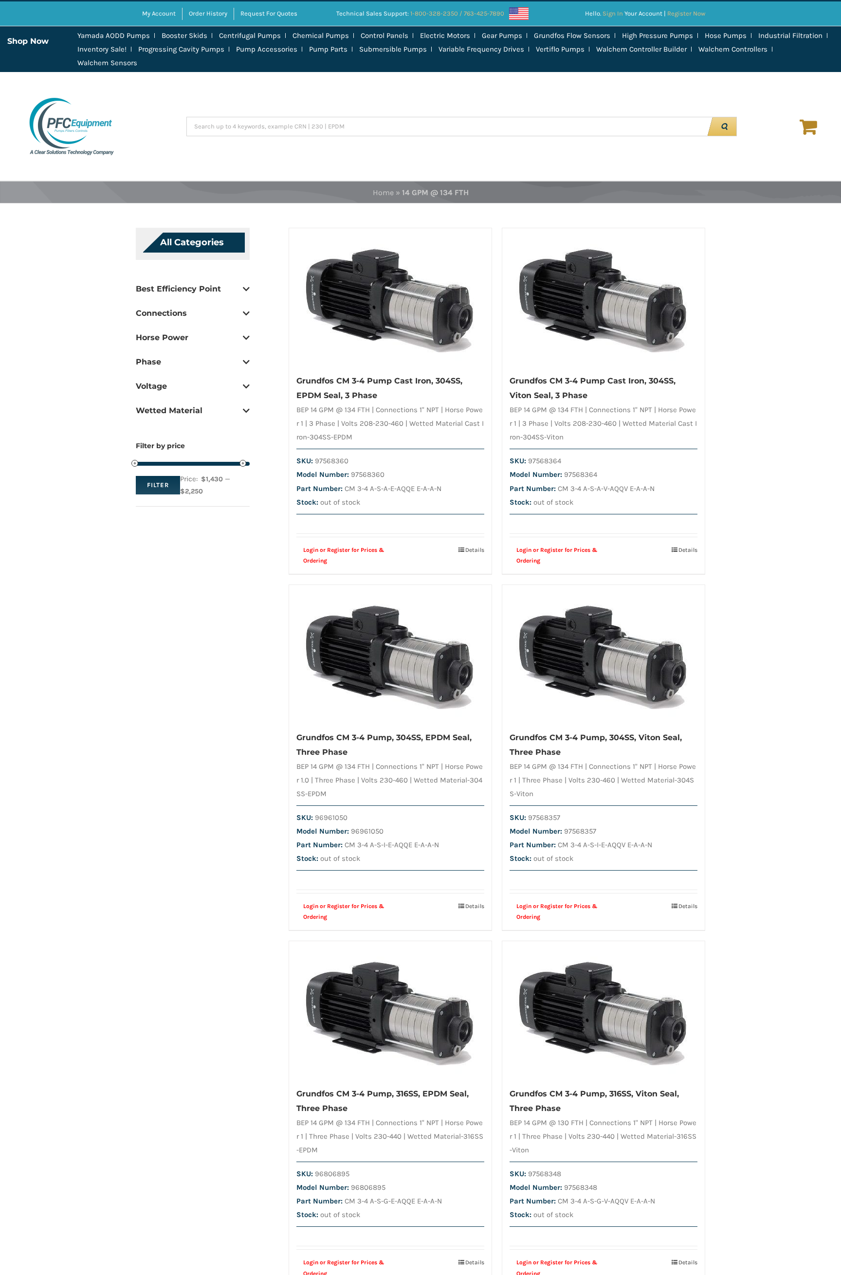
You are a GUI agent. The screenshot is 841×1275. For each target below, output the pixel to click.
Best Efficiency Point (178, 288)
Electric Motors (445, 35)
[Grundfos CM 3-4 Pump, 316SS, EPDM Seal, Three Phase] (390, 1009)
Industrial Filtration (790, 35)
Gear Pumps (502, 35)
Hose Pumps (726, 35)
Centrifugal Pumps (250, 35)
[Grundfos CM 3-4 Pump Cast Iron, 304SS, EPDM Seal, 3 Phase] (390, 296)
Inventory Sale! (102, 49)
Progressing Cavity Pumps (181, 49)
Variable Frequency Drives (481, 49)
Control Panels (384, 35)
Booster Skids (184, 35)
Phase (148, 361)
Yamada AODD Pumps (113, 35)
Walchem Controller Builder (641, 49)
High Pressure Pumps (657, 35)
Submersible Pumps (393, 49)
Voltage (151, 386)
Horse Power (162, 337)
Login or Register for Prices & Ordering (343, 555)
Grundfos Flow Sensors (572, 35)
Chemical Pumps (321, 35)
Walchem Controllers (733, 49)
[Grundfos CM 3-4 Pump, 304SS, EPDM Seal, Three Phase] (390, 653)
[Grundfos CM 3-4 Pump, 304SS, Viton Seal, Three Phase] (603, 653)
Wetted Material (169, 410)
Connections (161, 313)
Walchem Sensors (107, 62)
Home (383, 192)
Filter (158, 485)
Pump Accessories (266, 49)
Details (474, 549)
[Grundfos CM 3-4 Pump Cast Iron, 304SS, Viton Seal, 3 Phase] (603, 296)
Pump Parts (328, 49)
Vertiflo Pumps (560, 49)
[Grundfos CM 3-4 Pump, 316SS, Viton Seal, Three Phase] (603, 1009)
